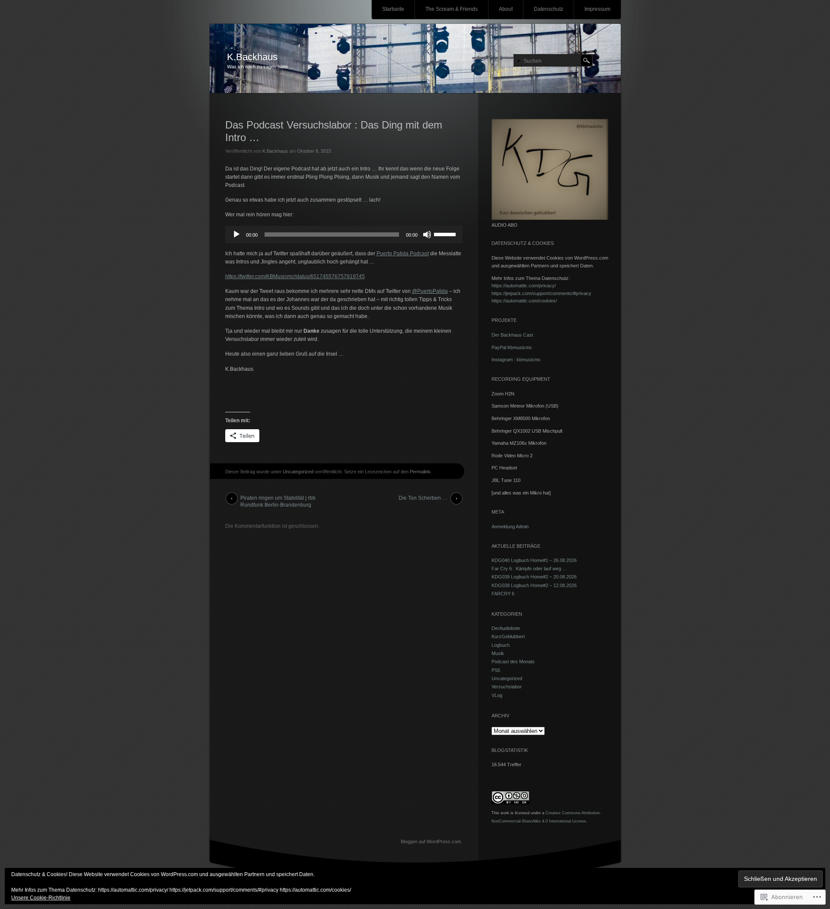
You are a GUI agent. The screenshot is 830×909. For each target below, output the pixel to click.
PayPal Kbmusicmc (512, 347)
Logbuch (501, 645)
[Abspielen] (236, 234)
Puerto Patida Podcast (403, 254)
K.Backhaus (252, 56)
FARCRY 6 (503, 593)
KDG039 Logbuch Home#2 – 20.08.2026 (534, 576)
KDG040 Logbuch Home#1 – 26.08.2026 (534, 560)
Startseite (393, 9)
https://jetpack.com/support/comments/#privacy (541, 293)
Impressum (597, 9)
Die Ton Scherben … (423, 498)
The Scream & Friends (451, 9)
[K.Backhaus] (415, 59)
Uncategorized (298, 471)
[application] (344, 234)
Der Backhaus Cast (512, 334)
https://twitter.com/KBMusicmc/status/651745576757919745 (295, 276)
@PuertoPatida (430, 291)
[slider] (446, 233)
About (506, 9)
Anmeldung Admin (510, 526)
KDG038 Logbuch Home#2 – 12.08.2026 (534, 585)
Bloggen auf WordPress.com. (431, 841)
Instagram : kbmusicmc (516, 359)
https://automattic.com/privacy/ (524, 285)
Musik (498, 653)
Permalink (420, 471)
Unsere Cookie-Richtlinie (40, 898)
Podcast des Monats (513, 661)
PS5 (496, 670)
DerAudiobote (506, 628)
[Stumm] (427, 234)
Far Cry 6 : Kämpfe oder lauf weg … (529, 568)
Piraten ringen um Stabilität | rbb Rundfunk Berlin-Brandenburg (278, 499)
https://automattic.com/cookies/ (524, 300)
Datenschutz (548, 9)
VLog (497, 695)
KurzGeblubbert (508, 636)
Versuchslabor (507, 686)
